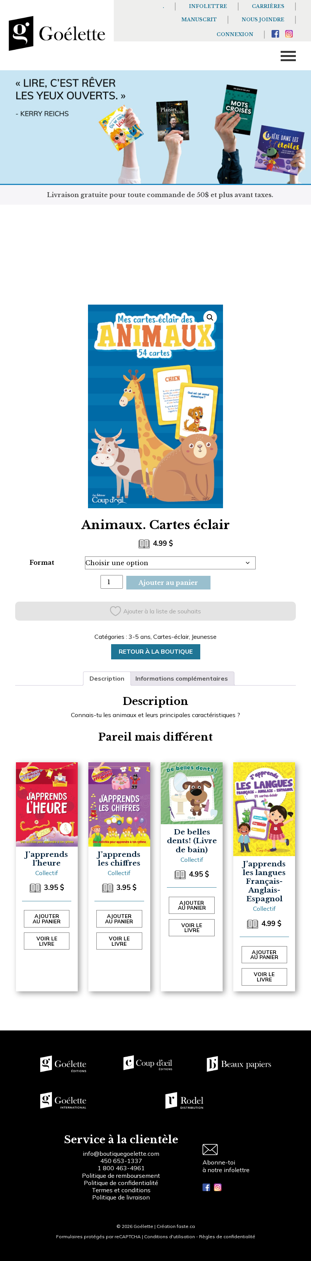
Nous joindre (263, 19)
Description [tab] (107, 678)
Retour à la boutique (156, 651)
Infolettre (208, 6)
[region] (98, 1203)
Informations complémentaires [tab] (181, 678)
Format (42, 562)
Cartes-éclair (171, 636)
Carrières (268, 6)
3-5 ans (140, 636)
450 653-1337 (121, 1161)
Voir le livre (46, 941)
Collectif (46, 873)
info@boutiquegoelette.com (121, 1153)
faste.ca (186, 1226)
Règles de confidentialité (227, 1236)
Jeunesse (204, 636)
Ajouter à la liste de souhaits (162, 611)
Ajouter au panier (168, 582)
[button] (210, 317)
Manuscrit (199, 19)
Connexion (235, 34)
